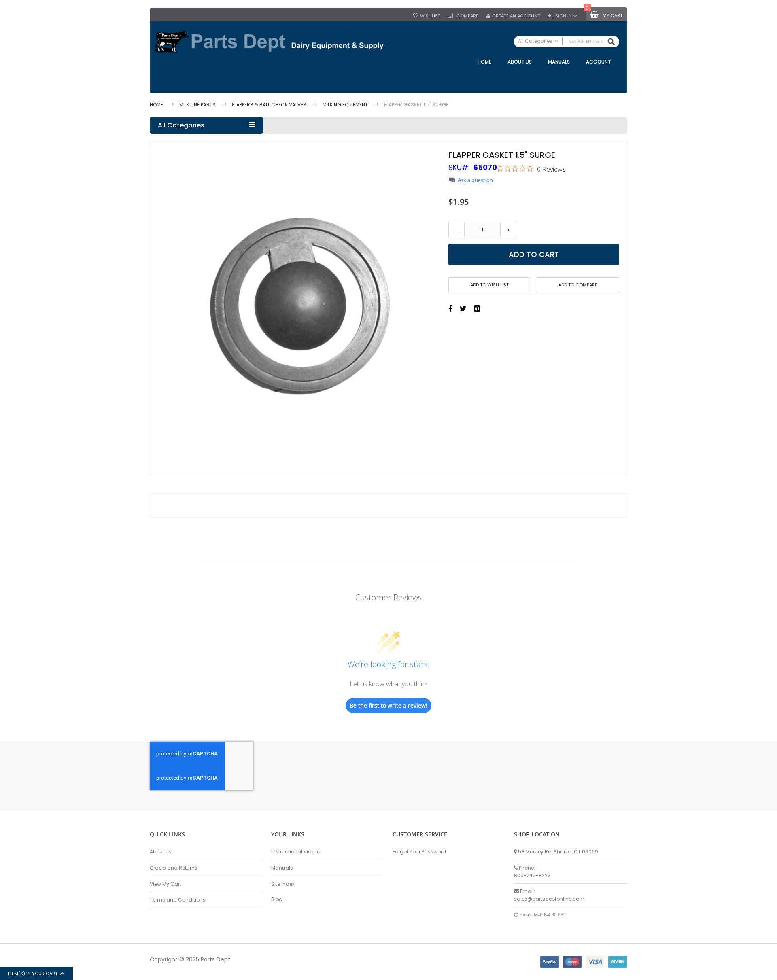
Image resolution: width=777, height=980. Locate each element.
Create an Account (516, 16)
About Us (161, 851)
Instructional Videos (296, 851)
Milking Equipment (345, 104)
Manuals (282, 867)
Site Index (283, 883)
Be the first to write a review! (388, 705)
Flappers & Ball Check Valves (269, 104)
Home (156, 104)
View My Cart (165, 883)
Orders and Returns (173, 867)
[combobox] (566, 41)
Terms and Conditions (178, 899)
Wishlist (430, 16)
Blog (276, 899)
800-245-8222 (532, 875)
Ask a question (475, 180)
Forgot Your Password (419, 851)
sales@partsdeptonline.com (549, 898)
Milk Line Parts (197, 104)
